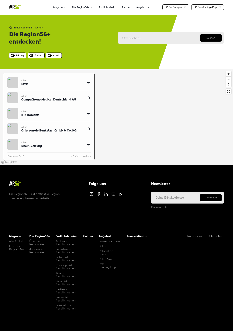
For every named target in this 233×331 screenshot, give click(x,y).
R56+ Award (107, 259)
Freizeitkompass (109, 241)
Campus (173, 7)
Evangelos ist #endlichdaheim (66, 307)
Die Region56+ (81, 7)
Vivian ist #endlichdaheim (66, 283)
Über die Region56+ (36, 243)
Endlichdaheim (107, 7)
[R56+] (15, 7)
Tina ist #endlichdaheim (66, 275)
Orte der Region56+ (16, 248)
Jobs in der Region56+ (36, 251)
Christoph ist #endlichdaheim (66, 267)
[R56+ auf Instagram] (91, 195)
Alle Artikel (16, 241)
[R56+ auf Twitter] (121, 195)
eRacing (205, 7)
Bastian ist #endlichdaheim (66, 291)
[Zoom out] (228, 79)
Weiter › (87, 156)
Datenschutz (159, 207)
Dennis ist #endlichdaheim (66, 299)
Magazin (58, 7)
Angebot (141, 7)
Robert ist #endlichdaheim (66, 259)
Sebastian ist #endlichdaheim (66, 251)
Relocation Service (106, 252)
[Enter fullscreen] (228, 91)
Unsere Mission (136, 236)
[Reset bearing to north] (228, 84)
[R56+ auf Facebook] (99, 195)
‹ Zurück (75, 156)
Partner (126, 7)
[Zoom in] (228, 73)
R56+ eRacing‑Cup (107, 265)
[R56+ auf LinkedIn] (106, 195)
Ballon (103, 246)
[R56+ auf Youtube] (113, 195)
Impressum (194, 236)
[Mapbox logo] (9, 162)
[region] (116, 117)
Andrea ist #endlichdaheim (66, 243)
